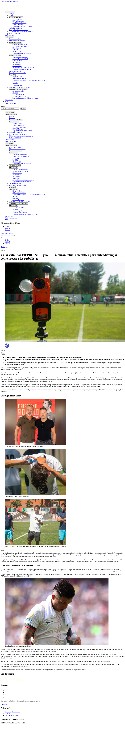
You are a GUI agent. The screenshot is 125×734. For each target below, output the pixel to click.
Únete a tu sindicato (11, 103)
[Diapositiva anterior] (1, 550)
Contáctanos (4, 704)
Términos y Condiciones (12, 712)
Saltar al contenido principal (9, 1)
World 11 (7, 101)
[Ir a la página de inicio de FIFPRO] (62, 6)
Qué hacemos (9, 37)
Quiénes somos (9, 12)
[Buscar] (14, 235)
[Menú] (5, 247)
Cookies (7, 713)
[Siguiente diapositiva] (3, 550)
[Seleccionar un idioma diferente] (1, 237)
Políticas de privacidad (12, 715)
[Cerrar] (7, 247)
